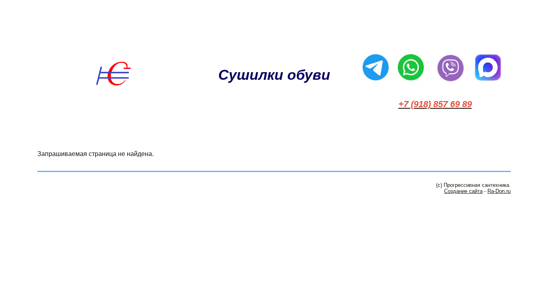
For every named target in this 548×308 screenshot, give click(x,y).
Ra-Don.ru (499, 191)
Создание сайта (463, 191)
